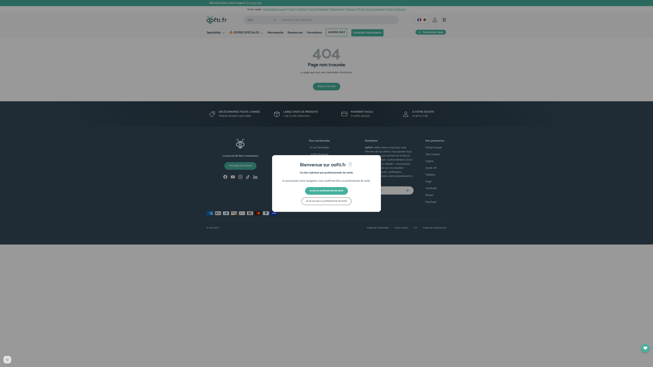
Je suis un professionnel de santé (326, 191)
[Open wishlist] (645, 348)
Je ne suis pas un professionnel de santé (326, 201)
